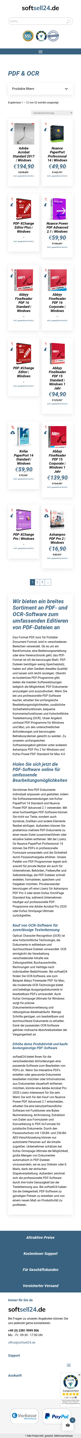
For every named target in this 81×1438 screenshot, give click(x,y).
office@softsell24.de (21, 1342)
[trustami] (47, 40)
